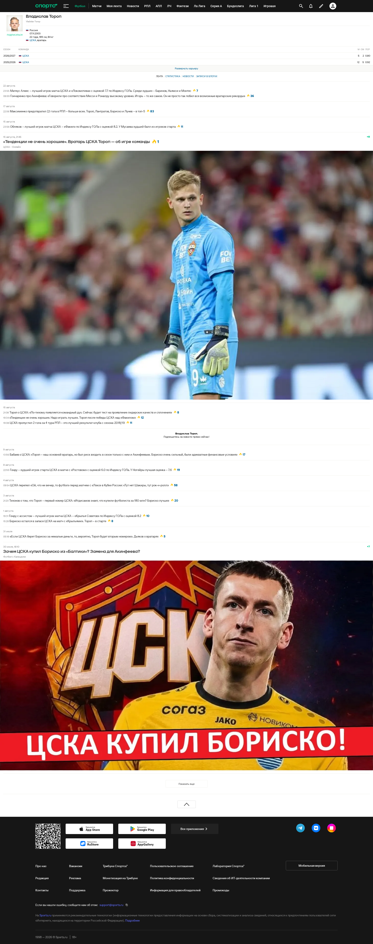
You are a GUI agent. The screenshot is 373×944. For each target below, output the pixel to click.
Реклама (75, 878)
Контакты (42, 890)
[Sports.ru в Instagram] (332, 829)
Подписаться (14, 34)
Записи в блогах (206, 76)
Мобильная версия (312, 866)
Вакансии (75, 866)
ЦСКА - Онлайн (12, 146)
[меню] (66, 6)
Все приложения (192, 829)
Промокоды (221, 890)
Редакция (42, 878)
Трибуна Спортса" (115, 866)
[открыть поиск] (301, 6)
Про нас (40, 866)
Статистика (172, 76)
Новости (188, 76)
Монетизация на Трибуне (120, 878)
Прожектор (111, 890)
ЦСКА (33, 40)
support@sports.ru (111, 905)
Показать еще (186, 783)
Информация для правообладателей (175, 890)
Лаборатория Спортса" (228, 866)
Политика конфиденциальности (172, 878)
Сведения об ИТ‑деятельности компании (241, 878)
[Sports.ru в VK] (317, 829)
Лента (159, 76)
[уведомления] (311, 6)
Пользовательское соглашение (172, 866)
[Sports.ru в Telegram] (301, 829)
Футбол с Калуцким (14, 556)
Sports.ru (45, 915)
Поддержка (77, 890)
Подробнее (132, 920)
